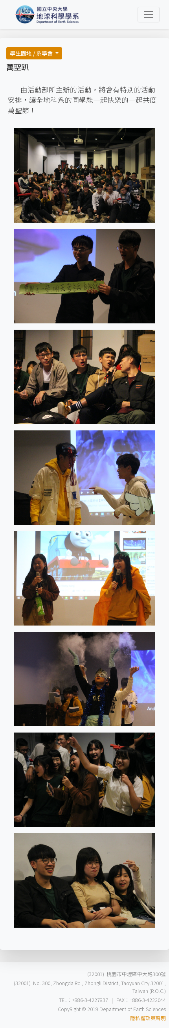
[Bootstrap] (47, 14)
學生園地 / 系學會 (32, 53)
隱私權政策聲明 (148, 1018)
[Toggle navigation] (149, 14)
